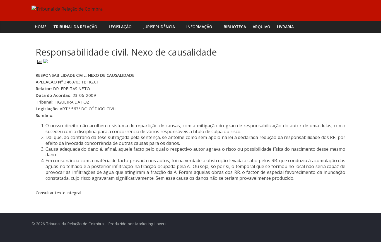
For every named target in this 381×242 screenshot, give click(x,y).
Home (41, 26)
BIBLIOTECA (235, 26)
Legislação (120, 26)
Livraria (285, 26)
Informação (199, 26)
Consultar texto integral (58, 192)
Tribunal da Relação (75, 26)
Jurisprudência (159, 26)
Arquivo (261, 26)
